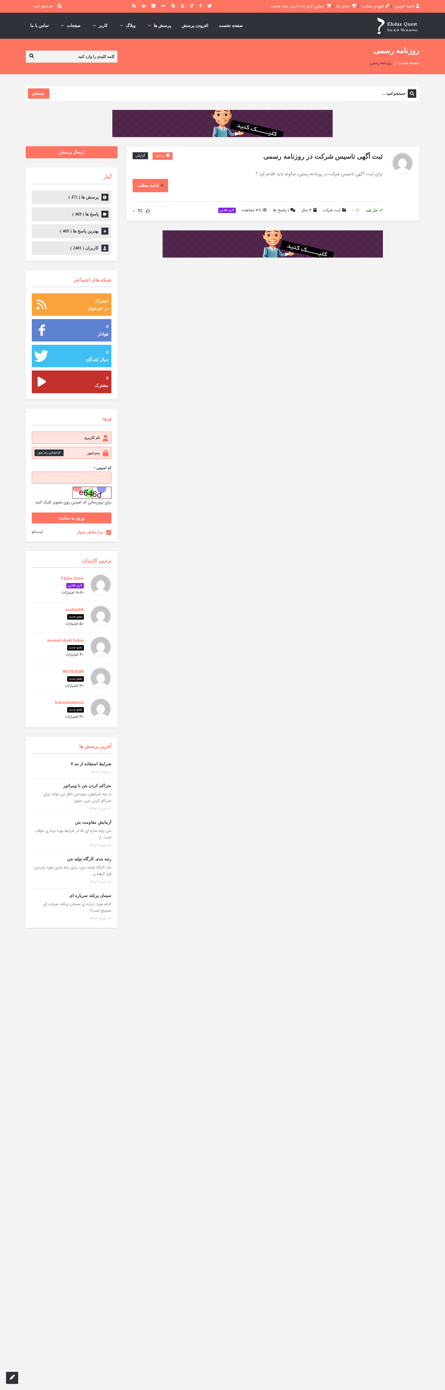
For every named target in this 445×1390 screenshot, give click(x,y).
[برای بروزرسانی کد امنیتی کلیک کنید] (92, 493)
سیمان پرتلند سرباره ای (90, 895)
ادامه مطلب (148, 185)
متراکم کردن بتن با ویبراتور (87, 785)
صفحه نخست (231, 25)
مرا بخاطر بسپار (90, 532)
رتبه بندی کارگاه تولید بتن (89, 859)
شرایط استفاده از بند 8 (91, 764)
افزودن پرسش (195, 25)
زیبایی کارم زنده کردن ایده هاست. (297, 6)
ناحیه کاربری (404, 6)
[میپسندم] (148, 211)
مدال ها (344, 6)
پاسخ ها (281, 210)
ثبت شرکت (332, 210)
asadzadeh (74, 609)
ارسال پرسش (71, 152)
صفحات (74, 25)
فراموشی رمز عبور (49, 453)
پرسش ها (162, 25)
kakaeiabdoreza (69, 702)
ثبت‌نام (37, 532)
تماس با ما (39, 25)
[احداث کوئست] (397, 25)
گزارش (140, 156)
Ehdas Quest (72, 578)
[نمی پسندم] (140, 211)
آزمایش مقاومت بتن (93, 822)
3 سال (306, 210)
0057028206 (73, 671)
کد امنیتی (102, 468)
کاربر (103, 25)
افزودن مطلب (373, 6)
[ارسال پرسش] (12, 1378)
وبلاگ (131, 25)
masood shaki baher (65, 640)
